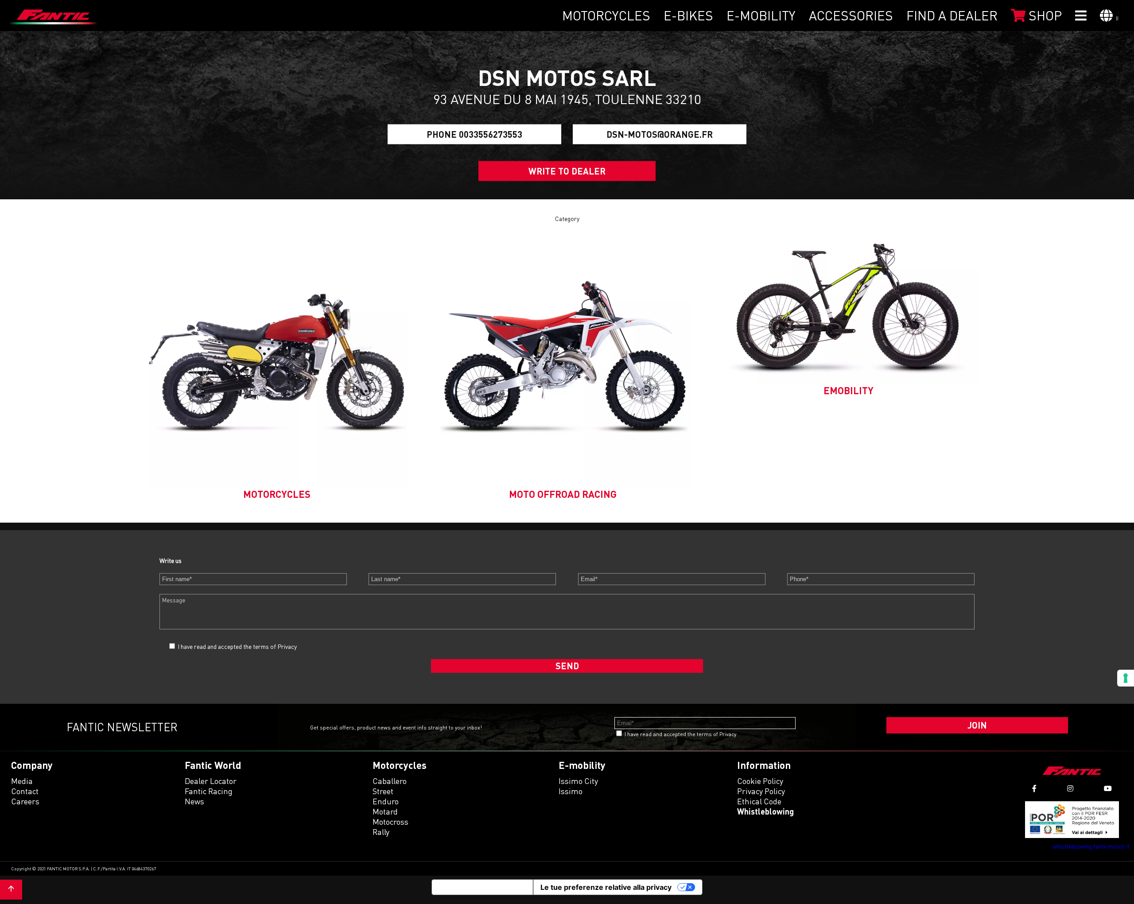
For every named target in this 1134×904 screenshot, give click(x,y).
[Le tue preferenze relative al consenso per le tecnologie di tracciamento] (1125, 678)
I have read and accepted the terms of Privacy (237, 646)
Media (22, 781)
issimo (571, 791)
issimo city (578, 781)
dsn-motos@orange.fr (659, 134)
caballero (390, 781)
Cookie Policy (760, 781)
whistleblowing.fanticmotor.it (1091, 846)
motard (385, 811)
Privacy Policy (761, 791)
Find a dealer (952, 15)
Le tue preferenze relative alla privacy (606, 887)
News (194, 801)
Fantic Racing (209, 791)
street (383, 791)
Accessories (851, 15)
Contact (25, 791)
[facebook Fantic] (1034, 788)
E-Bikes (688, 15)
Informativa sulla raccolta (482, 887)
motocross (390, 821)
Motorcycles (606, 15)
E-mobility (761, 15)
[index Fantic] (53, 15)
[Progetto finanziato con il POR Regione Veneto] (1072, 819)
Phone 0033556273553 (474, 134)
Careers (25, 801)
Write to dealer (567, 171)
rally (381, 832)
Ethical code (759, 801)
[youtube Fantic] (1108, 788)
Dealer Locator (211, 781)
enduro (386, 801)
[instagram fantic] (1070, 788)
